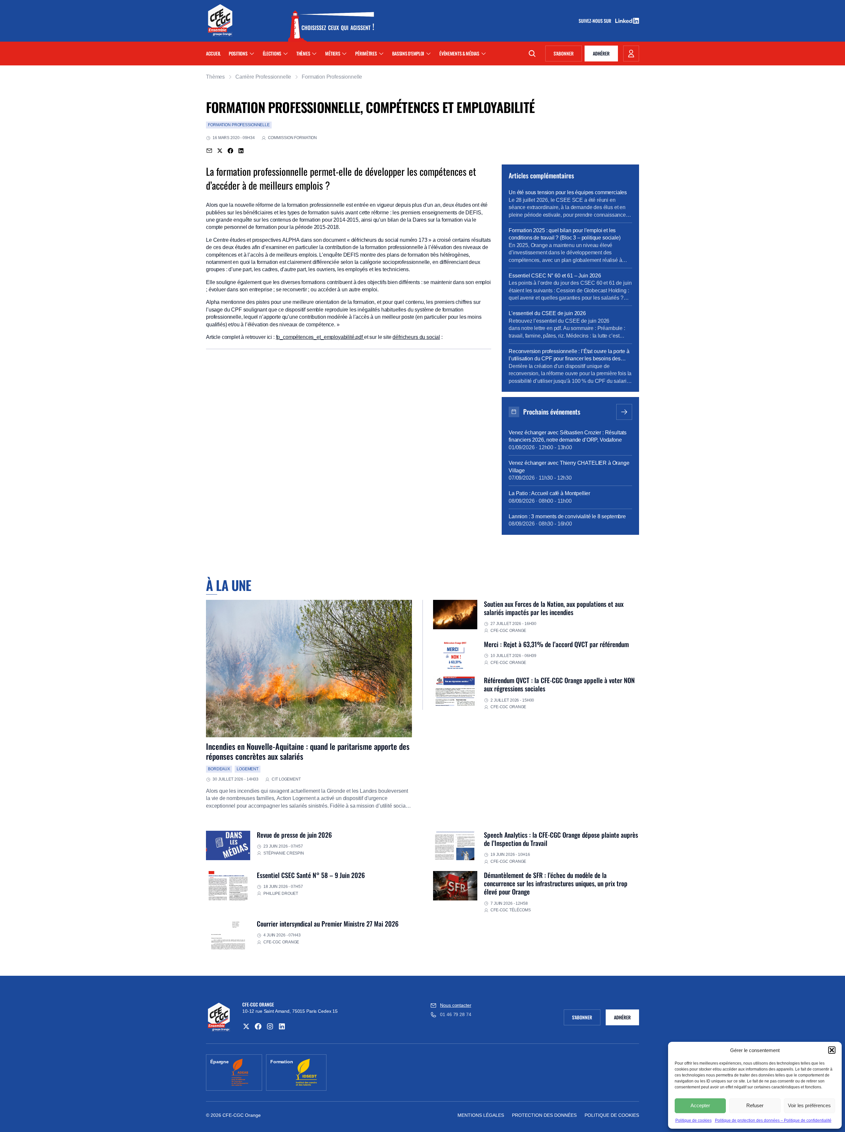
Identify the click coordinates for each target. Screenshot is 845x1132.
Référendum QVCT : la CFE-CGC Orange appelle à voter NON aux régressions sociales (559, 684)
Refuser (754, 1105)
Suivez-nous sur (597, 21)
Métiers (332, 53)
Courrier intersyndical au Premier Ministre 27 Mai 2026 (327, 924)
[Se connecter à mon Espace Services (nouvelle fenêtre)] (631, 53)
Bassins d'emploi (408, 53)
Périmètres (366, 53)
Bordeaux (219, 769)
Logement (247, 769)
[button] (831, 1050)
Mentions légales (480, 1115)
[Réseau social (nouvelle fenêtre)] (246, 1026)
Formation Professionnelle (332, 77)
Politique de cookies (693, 1120)
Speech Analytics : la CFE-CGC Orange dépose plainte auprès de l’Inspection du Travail (561, 839)
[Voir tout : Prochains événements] (624, 412)
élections (272, 53)
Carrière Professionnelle (263, 77)
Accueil (213, 53)
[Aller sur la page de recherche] (532, 53)
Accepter (700, 1105)
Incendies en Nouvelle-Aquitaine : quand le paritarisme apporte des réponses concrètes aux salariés (308, 751)
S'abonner (568, 54)
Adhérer (601, 53)
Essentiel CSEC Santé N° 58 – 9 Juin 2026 (311, 875)
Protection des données (544, 1115)
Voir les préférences (809, 1105)
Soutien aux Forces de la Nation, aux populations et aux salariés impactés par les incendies (554, 608)
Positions (238, 53)
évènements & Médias (459, 53)
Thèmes (303, 53)
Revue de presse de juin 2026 (294, 835)
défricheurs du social (416, 337)
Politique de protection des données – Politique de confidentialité (773, 1120)
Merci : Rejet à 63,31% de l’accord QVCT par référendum (556, 644)
